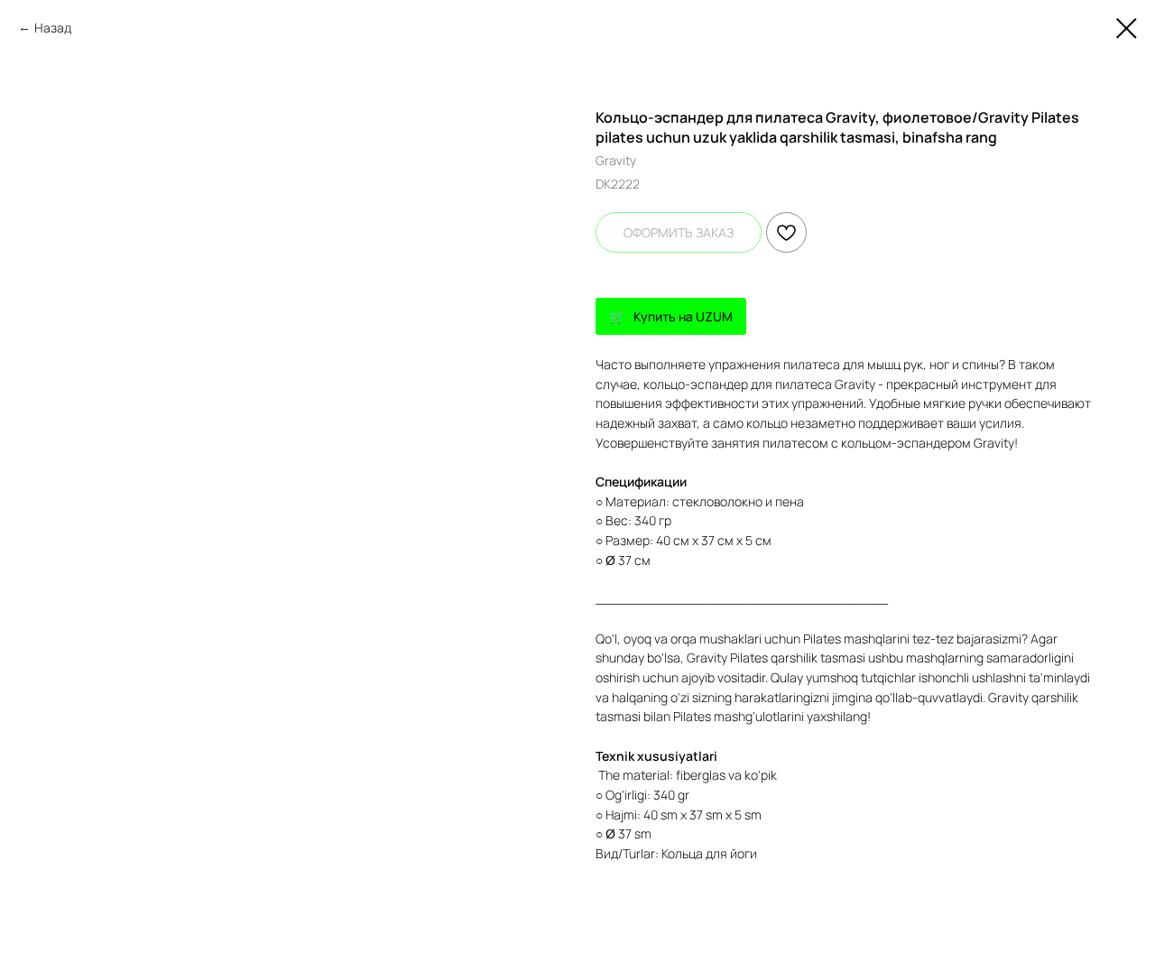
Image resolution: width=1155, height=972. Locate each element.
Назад (52, 27)
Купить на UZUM (683, 316)
